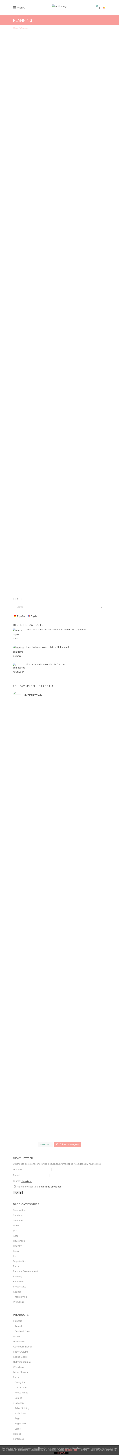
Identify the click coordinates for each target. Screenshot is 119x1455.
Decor (16, 1225)
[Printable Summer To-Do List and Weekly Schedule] (59, 427)
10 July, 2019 (25, 465)
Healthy (17, 1245)
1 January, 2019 (27, 511)
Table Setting (22, 1408)
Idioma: (17, 1181)
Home (15, 28)
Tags (17, 1418)
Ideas (16, 1251)
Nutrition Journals (22, 1362)
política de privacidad (50, 1186)
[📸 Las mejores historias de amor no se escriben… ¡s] (36, 850)
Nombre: (18, 1169)
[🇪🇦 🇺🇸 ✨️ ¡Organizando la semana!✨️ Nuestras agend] (83, 867)
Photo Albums (20, 1351)
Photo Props (21, 1392)
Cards (18, 1428)
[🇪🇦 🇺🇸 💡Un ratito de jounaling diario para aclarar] (83, 910)
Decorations (21, 1387)
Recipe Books (20, 1356)
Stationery (18, 1403)
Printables (78, 353)
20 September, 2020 (29, 105)
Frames (17, 1433)
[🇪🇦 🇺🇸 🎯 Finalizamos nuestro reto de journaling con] (36, 1020)
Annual (18, 1326)
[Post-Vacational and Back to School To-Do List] (59, 313)
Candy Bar (20, 1382)
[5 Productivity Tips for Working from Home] (59, 65)
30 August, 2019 (27, 353)
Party (16, 1266)
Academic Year (22, 1331)
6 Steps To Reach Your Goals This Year (49, 520)
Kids (40, 353)
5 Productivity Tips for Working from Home (53, 114)
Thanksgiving (20, 1296)
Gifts (15, 1235)
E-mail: (17, 1175)
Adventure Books (22, 1346)
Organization (25, 109)
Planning (65, 109)
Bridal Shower (20, 1372)
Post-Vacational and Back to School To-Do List (57, 358)
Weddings (18, 1301)
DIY (15, 1230)
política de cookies (72, 1450)
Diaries (16, 1336)
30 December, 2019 (28, 229)
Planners (17, 1320)
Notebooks (19, 1341)
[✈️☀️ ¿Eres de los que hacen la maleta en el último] (36, 767)
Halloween (19, 1240)
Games (18, 1397)
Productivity (78, 109)
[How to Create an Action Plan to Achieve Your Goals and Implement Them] (59, 189)
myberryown (27, 142)
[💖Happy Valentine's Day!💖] (83, 705)
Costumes (18, 1220)
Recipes (17, 1291)
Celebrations (19, 1210)
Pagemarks (20, 1423)
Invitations (20, 1413)
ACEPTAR (61, 1453)
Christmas (18, 1215)
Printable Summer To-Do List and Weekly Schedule (59, 474)
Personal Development (46, 109)
